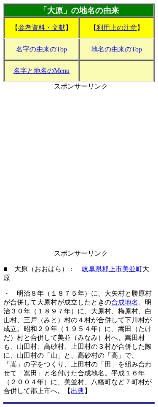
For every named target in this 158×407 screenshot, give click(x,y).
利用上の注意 (116, 27)
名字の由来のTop (41, 49)
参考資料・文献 (41, 27)
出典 (77, 390)
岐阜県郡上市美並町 (112, 268)
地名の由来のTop (116, 49)
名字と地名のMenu (41, 70)
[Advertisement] (79, 170)
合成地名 (124, 302)
